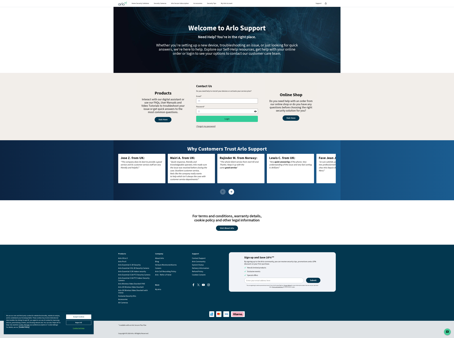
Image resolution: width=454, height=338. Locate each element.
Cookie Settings (78, 328)
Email (199, 96)
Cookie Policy (24, 327)
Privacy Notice (287, 285)
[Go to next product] (231, 192)
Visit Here (163, 119)
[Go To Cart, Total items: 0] (326, 3)
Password (200, 106)
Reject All (78, 323)
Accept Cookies (78, 317)
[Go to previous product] (223, 192)
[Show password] (255, 111)
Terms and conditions (277, 287)
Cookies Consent (199, 274)
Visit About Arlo (227, 228)
